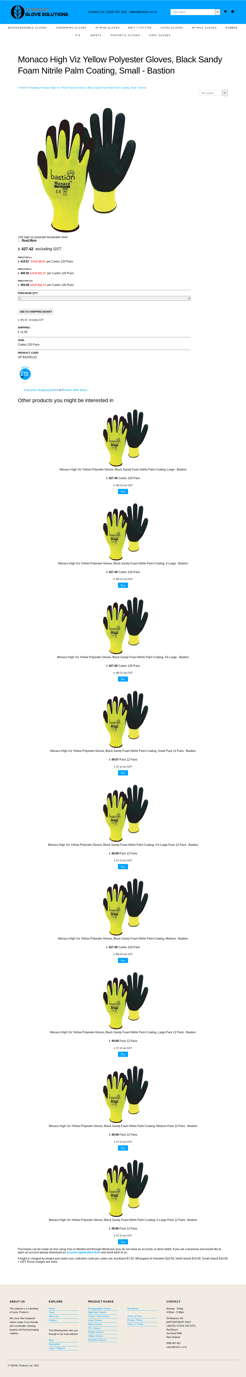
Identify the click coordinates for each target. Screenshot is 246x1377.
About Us (54, 1316)
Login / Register (57, 1348)
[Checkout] (233, 11)
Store (51, 1312)
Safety (95, 35)
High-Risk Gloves (97, 1312)
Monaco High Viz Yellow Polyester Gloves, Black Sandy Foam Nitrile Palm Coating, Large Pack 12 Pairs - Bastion (123, 1032)
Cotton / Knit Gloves (98, 1316)
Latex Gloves (172, 27)
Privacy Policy (134, 1320)
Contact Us (96, 12)
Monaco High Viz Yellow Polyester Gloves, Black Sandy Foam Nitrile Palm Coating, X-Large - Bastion (123, 563)
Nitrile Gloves (204, 27)
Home (24, 87)
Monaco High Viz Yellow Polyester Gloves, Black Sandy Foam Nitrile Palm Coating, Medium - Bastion (123, 938)
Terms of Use (134, 1316)
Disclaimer (132, 1308)
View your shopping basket (41, 390)
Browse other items (74, 390)
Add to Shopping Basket (36, 311)
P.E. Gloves (94, 1328)
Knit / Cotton (139, 27)
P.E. (79, 35)
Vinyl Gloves (159, 35)
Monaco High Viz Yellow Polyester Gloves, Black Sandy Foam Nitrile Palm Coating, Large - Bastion (123, 469)
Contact (53, 1320)
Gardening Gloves (71, 27)
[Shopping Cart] (225, 12)
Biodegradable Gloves (27, 27)
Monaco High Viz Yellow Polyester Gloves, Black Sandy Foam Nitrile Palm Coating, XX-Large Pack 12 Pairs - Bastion (123, 844)
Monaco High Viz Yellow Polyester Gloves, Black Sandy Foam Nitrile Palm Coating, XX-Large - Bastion (123, 657)
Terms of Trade (135, 1324)
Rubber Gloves (96, 1332)
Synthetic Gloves (125, 35)
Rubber (232, 27)
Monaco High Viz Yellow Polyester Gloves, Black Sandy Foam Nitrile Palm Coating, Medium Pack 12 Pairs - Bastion (123, 1126)
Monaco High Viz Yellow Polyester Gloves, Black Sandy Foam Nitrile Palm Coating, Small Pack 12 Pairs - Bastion (123, 750)
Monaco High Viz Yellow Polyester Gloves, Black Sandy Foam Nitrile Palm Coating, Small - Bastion (94, 87)
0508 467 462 (117, 12)
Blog (51, 1340)
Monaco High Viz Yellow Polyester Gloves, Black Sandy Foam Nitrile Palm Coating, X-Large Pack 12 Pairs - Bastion (123, 1219)
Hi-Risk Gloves (108, 27)
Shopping (34, 87)
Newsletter (54, 1344)
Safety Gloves (95, 1336)
